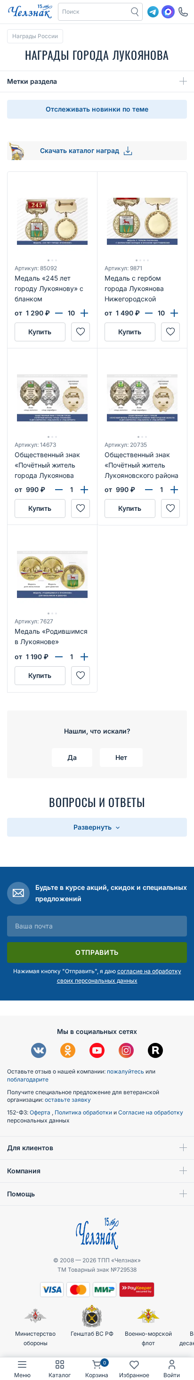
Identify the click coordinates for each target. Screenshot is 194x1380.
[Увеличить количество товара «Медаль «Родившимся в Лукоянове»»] (84, 656)
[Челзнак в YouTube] (97, 1051)
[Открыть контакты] (183, 11)
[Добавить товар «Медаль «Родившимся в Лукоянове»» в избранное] (80, 675)
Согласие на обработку (150, 1112)
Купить (39, 332)
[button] (93, 11)
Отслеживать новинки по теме (97, 109)
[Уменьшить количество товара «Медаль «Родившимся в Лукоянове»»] (59, 656)
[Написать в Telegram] (153, 11)
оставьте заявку (68, 1099)
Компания (23, 1171)
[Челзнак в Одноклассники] (67, 1051)
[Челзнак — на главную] (30, 11)
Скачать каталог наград (80, 150)
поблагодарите (27, 1079)
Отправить (97, 952)
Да (72, 757)
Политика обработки (84, 1112)
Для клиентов (30, 1148)
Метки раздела (32, 81)
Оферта (41, 1112)
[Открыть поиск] (135, 11)
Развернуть (93, 827)
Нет (121, 757)
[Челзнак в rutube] (155, 1051)
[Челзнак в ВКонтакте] (38, 1051)
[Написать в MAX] (168, 11)
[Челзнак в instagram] (126, 1051)
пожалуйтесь (125, 1071)
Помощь (21, 1194)
